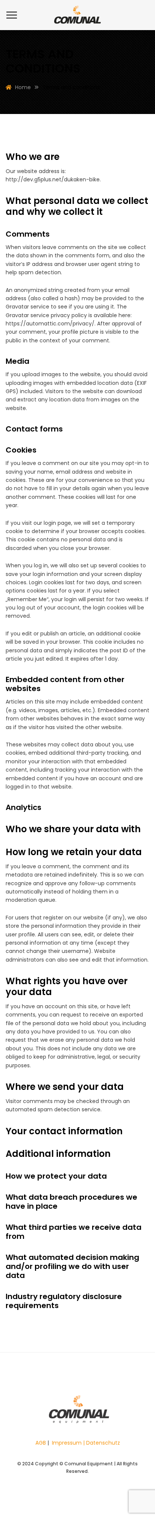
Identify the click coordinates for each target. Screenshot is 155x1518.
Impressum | (69, 1443)
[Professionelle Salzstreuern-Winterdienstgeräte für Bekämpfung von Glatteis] (77, 15)
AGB (40, 1443)
